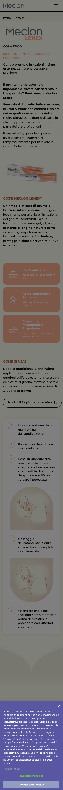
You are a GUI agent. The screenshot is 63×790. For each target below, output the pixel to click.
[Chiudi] (59, 706)
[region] (31, 745)
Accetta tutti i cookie (31, 784)
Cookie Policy (12, 768)
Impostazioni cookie (31, 775)
